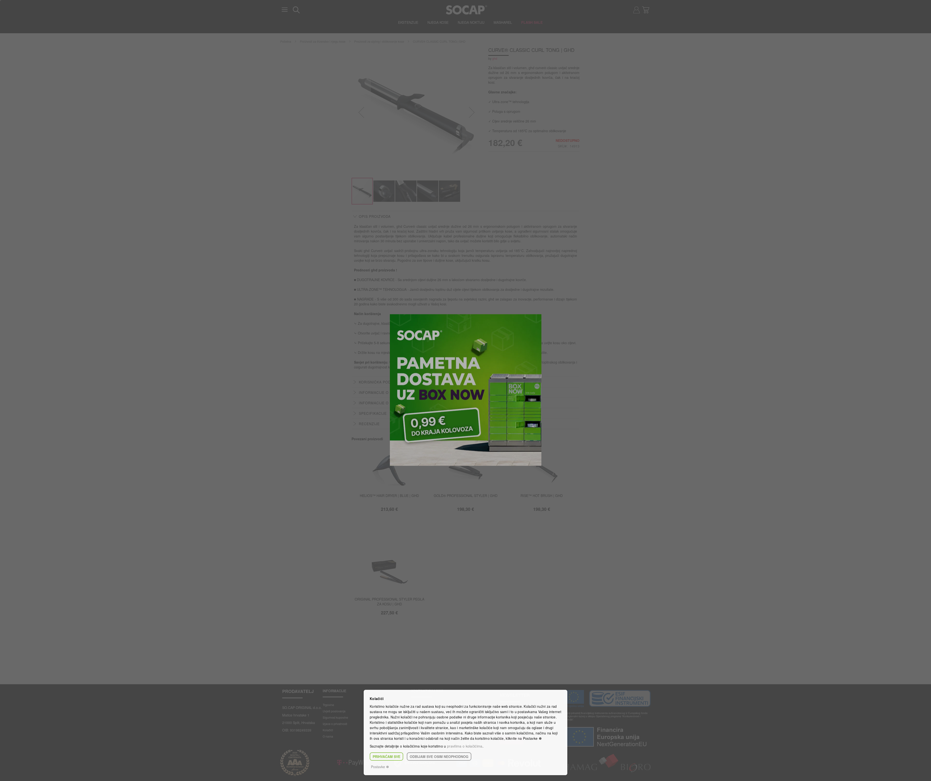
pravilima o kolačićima (464, 746)
